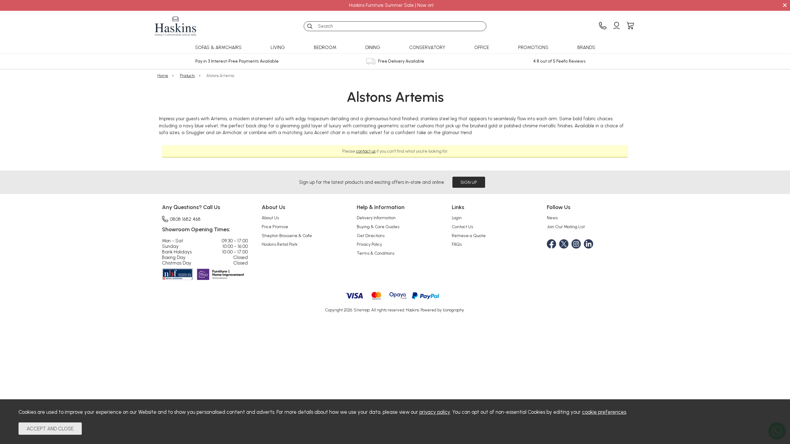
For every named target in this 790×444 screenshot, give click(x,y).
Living (278, 47)
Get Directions (371, 235)
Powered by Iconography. (443, 310)
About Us (270, 217)
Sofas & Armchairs (218, 47)
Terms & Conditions (375, 253)
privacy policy (434, 412)
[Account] (616, 26)
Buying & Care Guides (378, 226)
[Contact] (602, 26)
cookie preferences (604, 412)
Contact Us (462, 226)
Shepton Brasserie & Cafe (287, 235)
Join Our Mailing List (566, 226)
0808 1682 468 (185, 219)
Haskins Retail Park (279, 244)
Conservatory (427, 47)
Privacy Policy (369, 244)
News (552, 217)
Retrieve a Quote (469, 235)
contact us (366, 151)
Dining (372, 47)
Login (457, 217)
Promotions (533, 47)
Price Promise (275, 226)
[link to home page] (175, 26)
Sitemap (362, 310)
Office (481, 47)
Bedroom (325, 47)
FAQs (457, 244)
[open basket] (630, 26)
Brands (586, 47)
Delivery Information (376, 217)
